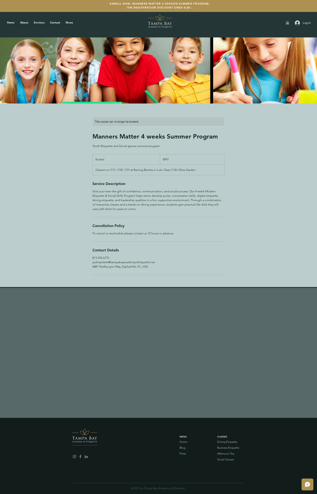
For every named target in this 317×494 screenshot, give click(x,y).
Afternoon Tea (225, 453)
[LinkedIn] (86, 456)
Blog (182, 447)
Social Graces (225, 459)
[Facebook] (80, 456)
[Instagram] (74, 456)
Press (183, 453)
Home (183, 442)
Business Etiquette (228, 447)
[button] (287, 22)
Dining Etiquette (227, 442)
